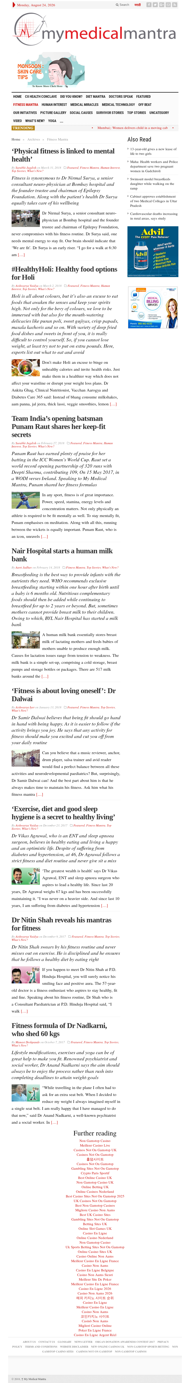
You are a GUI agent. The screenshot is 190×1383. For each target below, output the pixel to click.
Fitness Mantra (25, 105)
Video (17, 121)
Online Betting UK (95, 1186)
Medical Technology (118, 105)
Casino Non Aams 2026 (95, 1293)
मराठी (138, 5)
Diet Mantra (95, 97)
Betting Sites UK (95, 1223)
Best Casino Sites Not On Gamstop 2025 (95, 1196)
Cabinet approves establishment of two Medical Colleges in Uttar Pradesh (153, 201)
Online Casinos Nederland (95, 1191)
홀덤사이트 (95, 1159)
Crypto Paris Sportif (95, 1173)
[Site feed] (175, 4)
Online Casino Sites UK (95, 1251)
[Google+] (162, 4)
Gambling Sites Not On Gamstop (95, 1168)
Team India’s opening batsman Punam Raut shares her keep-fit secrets (58, 426)
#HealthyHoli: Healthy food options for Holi (64, 273)
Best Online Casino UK (95, 1177)
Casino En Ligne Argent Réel (95, 1334)
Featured (143, 97)
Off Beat (145, 105)
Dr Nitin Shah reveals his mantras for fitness (61, 924)
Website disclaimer (74, 1347)
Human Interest (54, 105)
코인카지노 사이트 (95, 1316)
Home (16, 139)
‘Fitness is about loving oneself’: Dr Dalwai (63, 694)
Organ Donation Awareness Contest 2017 (125, 1342)
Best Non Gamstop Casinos (95, 1205)
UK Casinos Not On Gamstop (95, 1200)
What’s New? (35, 121)
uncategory (159, 113)
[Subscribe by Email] (168, 4)
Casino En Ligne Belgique (95, 1270)
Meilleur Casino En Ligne (95, 1307)
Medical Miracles (84, 105)
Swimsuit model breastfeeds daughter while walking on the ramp (152, 183)
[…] (21, 254)
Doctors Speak (121, 97)
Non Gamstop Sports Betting (148, 1347)
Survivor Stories (110, 113)
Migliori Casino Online (95, 1325)
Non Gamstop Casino (95, 1140)
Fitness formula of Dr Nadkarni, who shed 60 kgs (59, 1029)
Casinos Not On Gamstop (95, 1154)
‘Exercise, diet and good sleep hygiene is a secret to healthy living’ (63, 813)
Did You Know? (71, 97)
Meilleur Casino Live (95, 1145)
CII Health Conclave (41, 97)
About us (29, 1342)
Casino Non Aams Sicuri (95, 1274)
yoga (52, 121)
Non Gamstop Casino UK (95, 1182)
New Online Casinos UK (107, 1347)
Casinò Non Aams (95, 1321)
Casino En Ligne (95, 1233)
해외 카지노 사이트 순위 (95, 1297)
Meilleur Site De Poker (95, 1279)
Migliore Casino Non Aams (95, 1210)
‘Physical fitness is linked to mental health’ (63, 155)
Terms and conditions (41, 1347)
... (61, 121)
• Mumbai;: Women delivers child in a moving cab (122, 127)
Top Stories (136, 113)
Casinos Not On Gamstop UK (95, 1149)
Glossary (65, 1342)
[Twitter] (155, 4)
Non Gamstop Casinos (130, 1351)
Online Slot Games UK (95, 1228)
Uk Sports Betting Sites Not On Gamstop (95, 1247)
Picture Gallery (53, 113)
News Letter (83, 1342)
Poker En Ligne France (95, 1330)
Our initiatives (25, 113)
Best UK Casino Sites (95, 1214)
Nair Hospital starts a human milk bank (62, 555)
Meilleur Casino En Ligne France (95, 1260)
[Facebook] (149, 4)
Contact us (46, 1342)
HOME (17, 97)
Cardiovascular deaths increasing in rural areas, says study (154, 215)
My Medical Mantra (33, 1379)
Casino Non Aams (95, 1265)
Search (124, 4)
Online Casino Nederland (95, 1237)
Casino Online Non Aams (95, 1256)
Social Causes (81, 113)
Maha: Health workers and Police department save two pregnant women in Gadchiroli (154, 166)
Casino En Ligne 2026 (95, 1288)
